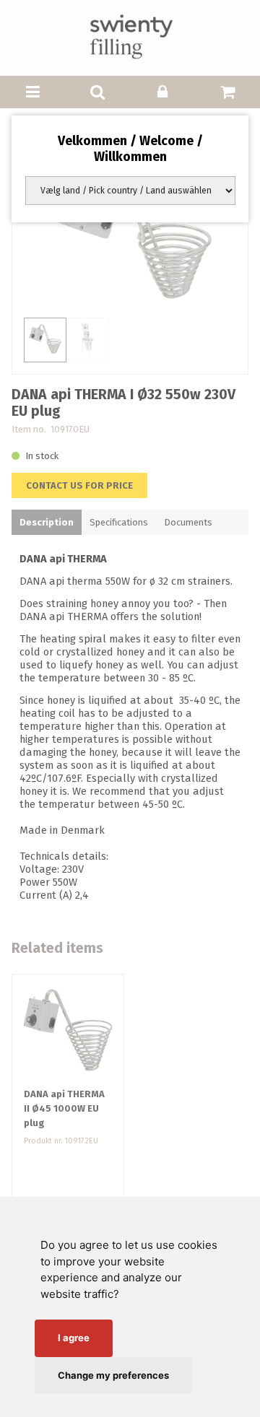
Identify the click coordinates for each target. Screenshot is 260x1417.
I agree (74, 1337)
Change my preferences (113, 1375)
